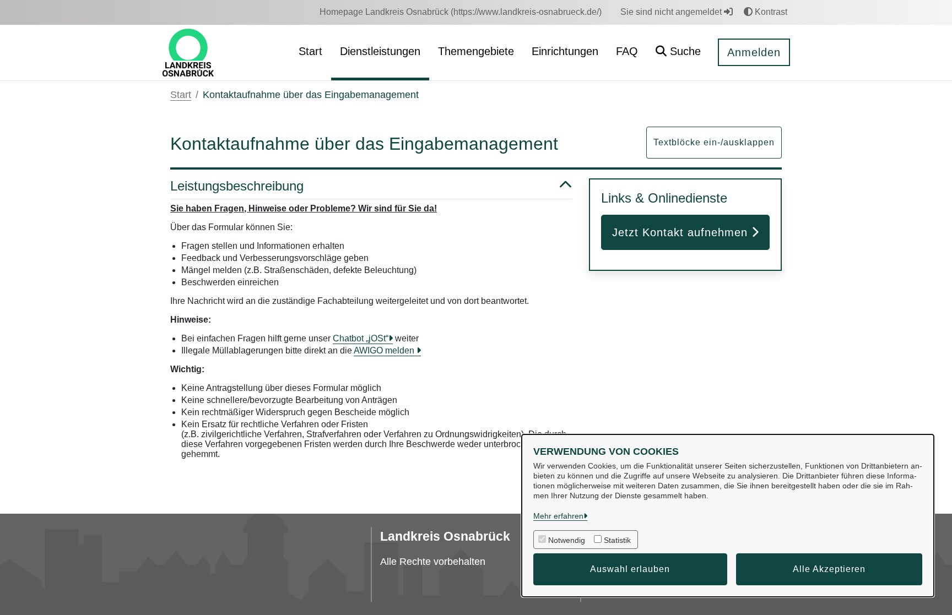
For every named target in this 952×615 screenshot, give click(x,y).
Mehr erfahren (558, 515)
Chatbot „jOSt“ (360, 338)
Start (180, 94)
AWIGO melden (385, 350)
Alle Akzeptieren (829, 569)
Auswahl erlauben (630, 569)
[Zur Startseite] (188, 52)
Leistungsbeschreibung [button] (237, 185)
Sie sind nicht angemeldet (672, 12)
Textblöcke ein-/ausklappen (714, 142)
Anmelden (754, 52)
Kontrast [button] (770, 12)
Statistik (617, 540)
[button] (678, 52)
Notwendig (566, 540)
